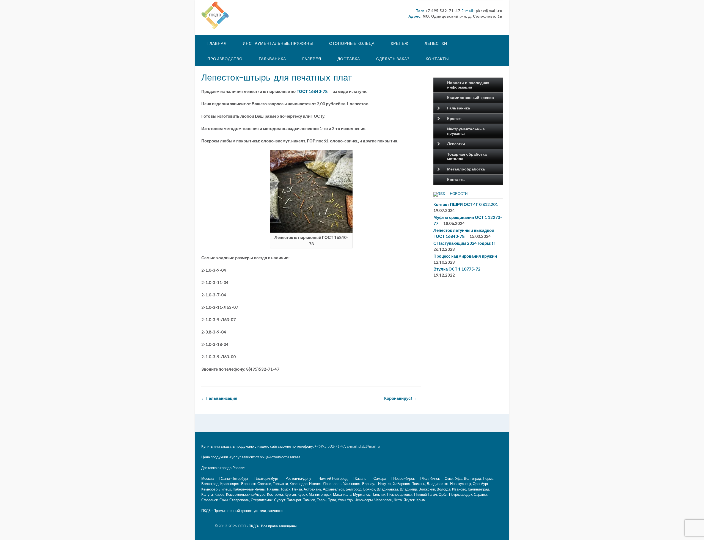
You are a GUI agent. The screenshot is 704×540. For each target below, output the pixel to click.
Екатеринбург (267, 478)
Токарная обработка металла (467, 156)
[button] (215, 15)
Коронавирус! (400, 398)
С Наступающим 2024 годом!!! (464, 243)
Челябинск (431, 478)
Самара (379, 478)
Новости (459, 194)
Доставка (348, 58)
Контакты (437, 58)
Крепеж (399, 43)
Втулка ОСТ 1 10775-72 (456, 268)
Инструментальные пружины (278, 43)
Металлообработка (466, 169)
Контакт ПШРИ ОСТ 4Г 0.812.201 (465, 204)
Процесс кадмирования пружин (465, 256)
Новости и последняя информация (468, 85)
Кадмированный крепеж (470, 97)
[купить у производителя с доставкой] (215, 15)
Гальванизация (219, 398)
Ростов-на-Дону (298, 478)
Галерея (311, 58)
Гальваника (272, 58)
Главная (217, 43)
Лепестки (436, 43)
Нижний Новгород (333, 478)
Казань (360, 478)
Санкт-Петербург (235, 478)
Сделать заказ (392, 58)
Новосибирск (404, 478)
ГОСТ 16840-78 (312, 91)
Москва (207, 478)
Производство (225, 58)
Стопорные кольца (352, 43)
